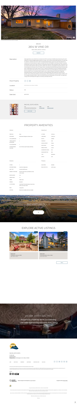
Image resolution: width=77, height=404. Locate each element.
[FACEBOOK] (54, 362)
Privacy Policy (65, 380)
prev (4, 37)
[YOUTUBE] (59, 362)
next (7, 37)
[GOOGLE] (64, 362)
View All (62, 262)
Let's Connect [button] (38, 326)
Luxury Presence (32, 380)
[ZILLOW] (66, 362)
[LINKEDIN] (62, 362)
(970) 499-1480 (41, 108)
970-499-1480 (12, 355)
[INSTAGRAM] (57, 362)
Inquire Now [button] (38, 52)
